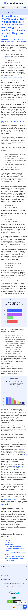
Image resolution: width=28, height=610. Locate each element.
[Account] (17, 7)
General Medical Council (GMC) (11, 499)
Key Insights (8, 542)
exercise (20, 69)
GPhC (2, 504)
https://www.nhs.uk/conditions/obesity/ (11, 77)
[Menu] (3, 7)
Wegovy (7, 56)
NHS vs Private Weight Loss (13, 546)
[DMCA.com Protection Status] (14, 602)
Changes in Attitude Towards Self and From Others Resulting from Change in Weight (14, 558)
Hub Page (7, 540)
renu (2, 522)
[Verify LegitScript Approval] (14, 592)
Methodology (9, 544)
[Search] (10, 7)
